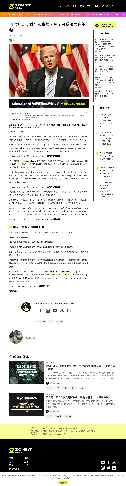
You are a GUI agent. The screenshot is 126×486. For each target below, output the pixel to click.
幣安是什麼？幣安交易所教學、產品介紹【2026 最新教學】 (78, 397)
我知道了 (63, 483)
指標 (75, 6)
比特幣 (19, 136)
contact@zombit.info (57, 434)
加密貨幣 (42, 321)
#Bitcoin (54, 271)
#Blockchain (66, 271)
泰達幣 (65, 388)
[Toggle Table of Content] (84, 112)
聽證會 (41, 203)
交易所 (49, 416)
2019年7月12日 (53, 156)
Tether (49, 388)
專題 (96, 6)
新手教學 (68, 416)
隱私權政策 (14, 469)
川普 (51, 321)
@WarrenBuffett (22, 278)
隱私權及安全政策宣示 (64, 478)
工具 (60, 6)
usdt (57, 388)
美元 (81, 388)
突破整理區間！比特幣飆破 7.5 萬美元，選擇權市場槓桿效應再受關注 (104, 68)
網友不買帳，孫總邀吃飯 (21, 119)
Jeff (14, 40)
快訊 (82, 6)
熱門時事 (59, 321)
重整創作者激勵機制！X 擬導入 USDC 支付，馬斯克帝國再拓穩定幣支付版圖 (105, 57)
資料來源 (13, 291)
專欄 (89, 6)
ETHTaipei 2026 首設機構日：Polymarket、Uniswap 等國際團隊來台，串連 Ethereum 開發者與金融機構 (104, 44)
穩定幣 (74, 388)
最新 (67, 6)
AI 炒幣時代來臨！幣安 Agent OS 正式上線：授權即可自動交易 (104, 93)
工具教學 (58, 416)
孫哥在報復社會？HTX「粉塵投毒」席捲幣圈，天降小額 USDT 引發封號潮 (107, 120)
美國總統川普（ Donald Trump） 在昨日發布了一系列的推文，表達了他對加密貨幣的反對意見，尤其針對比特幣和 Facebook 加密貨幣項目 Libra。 (56, 116)
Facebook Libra (28, 161)
